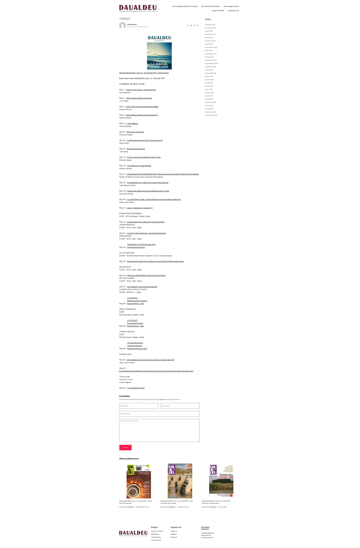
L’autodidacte (132, 123)
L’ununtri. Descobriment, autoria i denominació (146, 233)
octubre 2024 (211, 34)
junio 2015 (209, 96)
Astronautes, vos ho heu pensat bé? (142, 286)
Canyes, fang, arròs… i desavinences (141, 89)
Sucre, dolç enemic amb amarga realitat (142, 106)
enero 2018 (210, 80)
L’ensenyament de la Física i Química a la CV (145, 140)
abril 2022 (209, 50)
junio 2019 (209, 70)
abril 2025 (209, 31)
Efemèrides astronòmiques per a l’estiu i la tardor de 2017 (150, 360)
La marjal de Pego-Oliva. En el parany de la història (147, 182)
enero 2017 (210, 86)
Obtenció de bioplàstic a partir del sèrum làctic (146, 275)
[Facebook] (188, 25)
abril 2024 (209, 38)
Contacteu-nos (233, 11)
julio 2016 (209, 89)
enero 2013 (210, 109)
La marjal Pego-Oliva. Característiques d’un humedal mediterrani (154, 199)
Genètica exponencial (136, 149)
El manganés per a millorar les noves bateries (146, 222)
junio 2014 (209, 99)
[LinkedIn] (197, 25)
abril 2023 (209, 44)
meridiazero (132, 24)
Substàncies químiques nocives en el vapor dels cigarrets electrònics (155, 261)
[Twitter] (191, 25)
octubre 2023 (210, 41)
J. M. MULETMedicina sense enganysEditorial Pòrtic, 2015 (137, 301)
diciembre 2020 (211, 60)
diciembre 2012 (211, 112)
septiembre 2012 (211, 115)
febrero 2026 (210, 25)
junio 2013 (209, 106)
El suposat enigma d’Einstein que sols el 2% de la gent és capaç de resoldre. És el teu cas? (156, 371)
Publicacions (125, 19)
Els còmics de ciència (135, 132)
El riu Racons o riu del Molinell (139, 165)
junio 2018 (209, 76)
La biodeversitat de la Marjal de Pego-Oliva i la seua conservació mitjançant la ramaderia (163, 174)
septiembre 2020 (212, 63)
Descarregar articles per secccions (185, 6)
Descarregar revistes (231, 6)
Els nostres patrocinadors (210, 6)
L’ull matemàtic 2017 (136, 388)
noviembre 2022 (211, 47)
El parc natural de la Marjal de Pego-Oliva (143, 157)
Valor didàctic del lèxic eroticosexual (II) (142, 115)
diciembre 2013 (211, 102)
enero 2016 (210, 93)
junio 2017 (209, 83)
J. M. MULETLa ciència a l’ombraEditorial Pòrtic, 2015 (135, 323)
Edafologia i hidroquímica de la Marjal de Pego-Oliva (148, 191)
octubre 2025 (211, 28)
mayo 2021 (209, 57)
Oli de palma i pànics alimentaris (139, 98)
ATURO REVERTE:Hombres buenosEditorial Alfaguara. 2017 (137, 346)
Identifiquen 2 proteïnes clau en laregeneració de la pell (141, 245)
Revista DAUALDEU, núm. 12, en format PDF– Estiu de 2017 (144, 73)
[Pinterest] (194, 25)
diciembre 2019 (211, 67)
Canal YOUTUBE (218, 11)
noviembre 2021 (211, 54)
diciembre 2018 (211, 73)
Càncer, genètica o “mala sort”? (140, 208)
